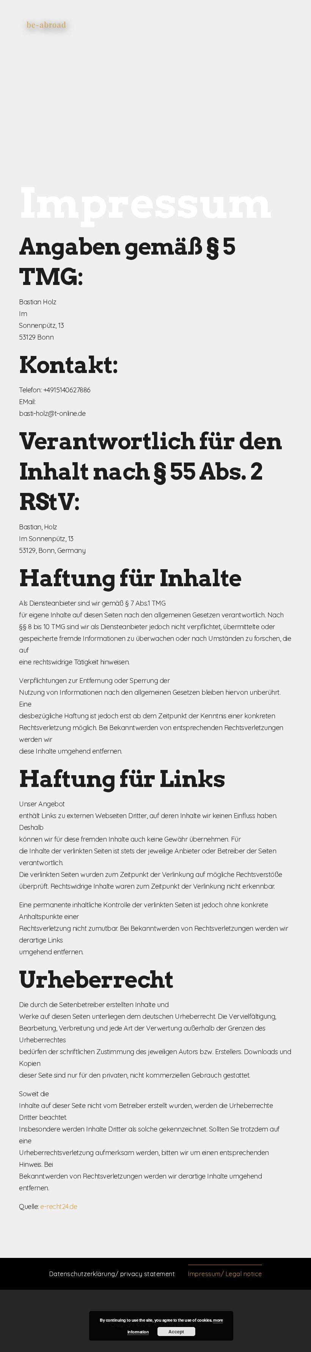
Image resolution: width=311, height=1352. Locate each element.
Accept (176, 1331)
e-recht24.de (58, 1206)
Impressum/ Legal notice (225, 1274)
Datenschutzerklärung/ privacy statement (112, 1274)
